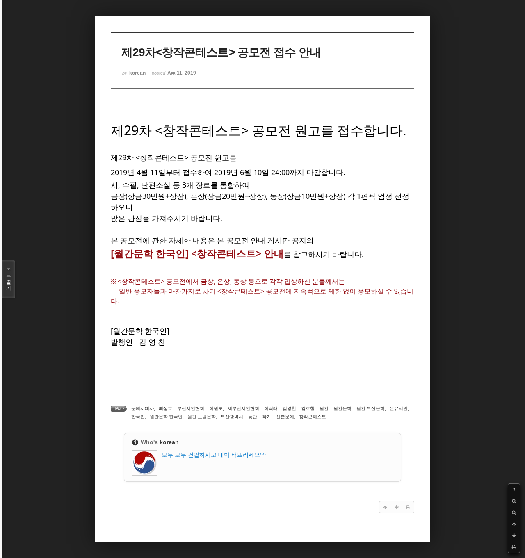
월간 (324, 408)
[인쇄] (514, 547)
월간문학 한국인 (166, 416)
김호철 (308, 408)
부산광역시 (232, 416)
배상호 (165, 408)
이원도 (216, 408)
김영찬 (289, 408)
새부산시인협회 (243, 408)
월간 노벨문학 (201, 416)
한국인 (138, 416)
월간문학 (342, 408)
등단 (252, 416)
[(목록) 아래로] (514, 535)
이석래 (271, 408)
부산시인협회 (190, 408)
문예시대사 (142, 408)
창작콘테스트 (312, 416)
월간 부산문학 (370, 408)
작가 (266, 416)
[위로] (514, 524)
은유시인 (399, 408)
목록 (8, 279)
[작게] (514, 512)
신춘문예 (285, 416)
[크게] (514, 501)
